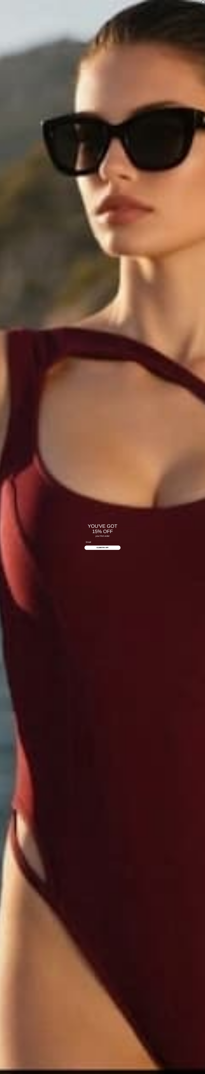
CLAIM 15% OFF (102, 547)
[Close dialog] (203, 2)
